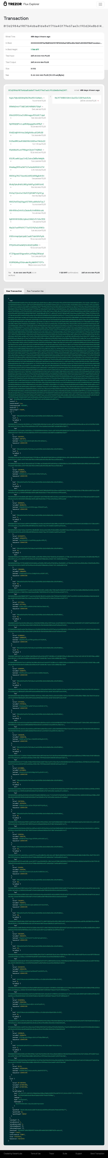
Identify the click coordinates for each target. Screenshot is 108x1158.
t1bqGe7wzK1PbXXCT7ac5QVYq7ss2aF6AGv (27, 228)
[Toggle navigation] (100, 4)
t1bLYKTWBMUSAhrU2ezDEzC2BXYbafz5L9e (73, 98)
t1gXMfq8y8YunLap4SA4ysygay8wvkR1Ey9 (25, 124)
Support (79, 1154)
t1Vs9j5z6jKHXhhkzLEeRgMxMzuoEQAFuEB (26, 133)
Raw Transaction (14, 291)
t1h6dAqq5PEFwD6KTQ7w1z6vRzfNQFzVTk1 (26, 167)
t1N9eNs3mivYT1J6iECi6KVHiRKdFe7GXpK (25, 107)
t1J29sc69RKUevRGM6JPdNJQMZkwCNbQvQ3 (27, 141)
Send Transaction (97, 1154)
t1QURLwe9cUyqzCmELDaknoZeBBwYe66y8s (26, 158)
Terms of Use (35, 1154)
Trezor (51, 1154)
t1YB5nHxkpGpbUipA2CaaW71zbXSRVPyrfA (26, 236)
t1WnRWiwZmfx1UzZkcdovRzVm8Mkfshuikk (26, 210)
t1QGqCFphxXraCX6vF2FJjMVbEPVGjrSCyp (26, 193)
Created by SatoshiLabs (13, 1154)
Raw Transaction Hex (35, 291)
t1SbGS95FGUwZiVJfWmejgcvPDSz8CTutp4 (27, 115)
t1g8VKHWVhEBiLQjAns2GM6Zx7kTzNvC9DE (27, 219)
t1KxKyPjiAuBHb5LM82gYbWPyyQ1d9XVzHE (26, 184)
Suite (65, 1154)
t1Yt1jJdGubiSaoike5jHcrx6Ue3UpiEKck (23, 245)
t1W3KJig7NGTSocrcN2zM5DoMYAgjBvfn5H (26, 176)
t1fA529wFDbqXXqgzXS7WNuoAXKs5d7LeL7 (27, 202)
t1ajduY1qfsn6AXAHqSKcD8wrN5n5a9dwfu (26, 98)
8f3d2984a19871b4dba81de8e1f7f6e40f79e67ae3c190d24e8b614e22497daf (38, 90)
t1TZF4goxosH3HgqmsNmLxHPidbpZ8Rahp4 (26, 254)
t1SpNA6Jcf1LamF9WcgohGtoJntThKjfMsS (25, 150)
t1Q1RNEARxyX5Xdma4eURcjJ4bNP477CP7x (26, 262)
